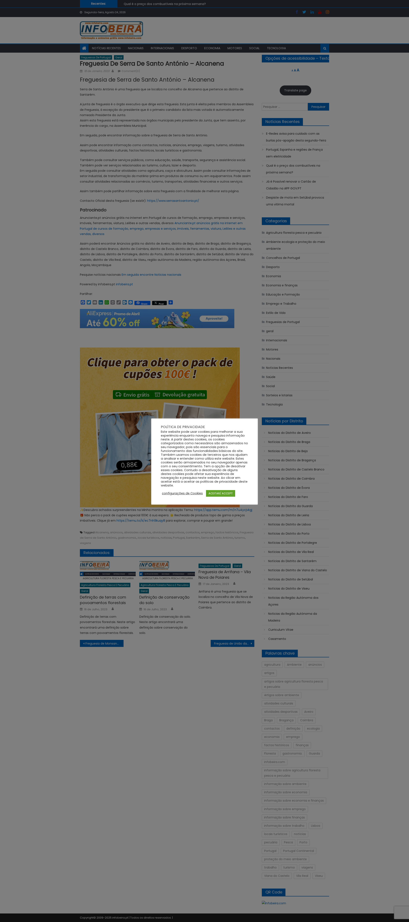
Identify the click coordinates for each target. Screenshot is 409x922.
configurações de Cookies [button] (182, 493)
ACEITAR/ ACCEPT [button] (221, 493)
